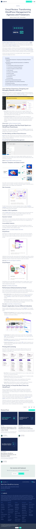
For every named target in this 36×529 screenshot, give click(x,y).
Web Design (24, 508)
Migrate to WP (24, 512)
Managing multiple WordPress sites (8, 42)
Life (1, 511)
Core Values (3, 509)
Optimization (24, 510)
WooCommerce (20, 425)
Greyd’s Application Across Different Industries (15, 81)
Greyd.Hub (5, 140)
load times (9, 296)
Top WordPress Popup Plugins (11, 285)
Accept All (16, 527)
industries (25, 308)
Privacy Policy (31, 507)
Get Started (31, 511)
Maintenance (24, 519)
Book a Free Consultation (31, 515)
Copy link (25, 407)
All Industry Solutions (10, 520)
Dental (9, 514)
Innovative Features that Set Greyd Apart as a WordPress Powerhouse (17, 63)
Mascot (2, 517)
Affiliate (16, 517)
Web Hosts (17, 509)
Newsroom (2, 505)
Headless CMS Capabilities (13, 71)
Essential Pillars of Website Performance (14, 303)
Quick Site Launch (25, 504)
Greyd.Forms (10, 76)
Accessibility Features (12, 75)
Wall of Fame (3, 516)
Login (30, 509)
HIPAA (9, 517)
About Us (2, 504)
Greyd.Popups (10, 78)
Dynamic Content (11, 73)
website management (12, 44)
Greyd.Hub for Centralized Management (15, 67)
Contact (30, 512)
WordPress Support (24, 518)
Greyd (9, 54)
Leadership (2, 507)
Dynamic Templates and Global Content (15, 68)
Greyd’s (3, 135)
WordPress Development (24, 506)
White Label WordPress (17, 505)
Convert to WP (24, 513)
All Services (24, 521)
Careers (2, 512)
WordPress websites (29, 49)
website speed (27, 295)
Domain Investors (18, 519)
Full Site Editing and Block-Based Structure (15, 65)
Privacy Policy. (9, 526)
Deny (20, 527)
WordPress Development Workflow (14, 123)
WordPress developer (20, 93)
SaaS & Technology (18, 515)
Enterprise (9, 504)
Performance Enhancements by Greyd (13, 79)
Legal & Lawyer (10, 512)
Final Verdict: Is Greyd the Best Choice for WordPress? (17, 84)
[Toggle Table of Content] (32, 58)
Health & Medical (10, 509)
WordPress (18, 5)
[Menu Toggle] (34, 1)
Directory (9, 516)
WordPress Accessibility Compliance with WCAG (14, 229)
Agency (2, 451)
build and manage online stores (9, 340)
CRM (22, 342)
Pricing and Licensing (10, 83)
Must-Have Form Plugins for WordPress (13, 260)
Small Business (10, 505)
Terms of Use (31, 505)
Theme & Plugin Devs (17, 514)
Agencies (16, 511)
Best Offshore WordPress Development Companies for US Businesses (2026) (8, 455)
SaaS (8, 507)
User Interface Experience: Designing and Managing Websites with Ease (18, 60)
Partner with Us (17, 520)
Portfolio (2, 519)
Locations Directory (4, 514)
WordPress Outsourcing (17, 508)
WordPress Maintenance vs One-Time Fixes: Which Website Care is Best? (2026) (9, 429)
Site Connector (10, 70)
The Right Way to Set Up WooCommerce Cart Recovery (25, 428)
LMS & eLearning (10, 511)
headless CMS (7, 212)
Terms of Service (31, 504)
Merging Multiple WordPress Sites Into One (13, 160)
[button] (29, 407)
